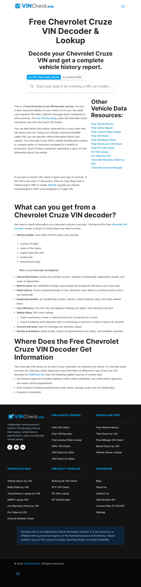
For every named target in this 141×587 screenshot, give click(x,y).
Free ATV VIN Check (102, 147)
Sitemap (100, 512)
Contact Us (102, 493)
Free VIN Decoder (62, 433)
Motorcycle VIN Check (64, 480)
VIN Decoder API (105, 499)
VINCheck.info (37, 374)
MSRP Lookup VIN (17, 499)
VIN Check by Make (63, 458)
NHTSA (52, 185)
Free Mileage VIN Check (109, 439)
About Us (101, 487)
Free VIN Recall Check (103, 139)
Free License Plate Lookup (106, 131)
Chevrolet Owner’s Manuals (106, 167)
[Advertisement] (51, 165)
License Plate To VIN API (110, 505)
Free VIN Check (100, 135)
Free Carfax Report (102, 127)
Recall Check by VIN (107, 446)
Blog (98, 480)
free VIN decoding (46, 118)
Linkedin (22, 447)
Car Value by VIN (100, 155)
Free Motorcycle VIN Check (106, 143)
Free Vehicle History (102, 123)
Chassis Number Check (20, 518)
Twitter (16, 447)
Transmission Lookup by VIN (23, 493)
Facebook (9, 447)
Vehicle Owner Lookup (109, 452)
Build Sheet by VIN (18, 487)
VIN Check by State (63, 452)
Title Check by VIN (106, 433)
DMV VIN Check (61, 446)
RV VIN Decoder (61, 499)
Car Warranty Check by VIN (23, 505)
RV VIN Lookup (99, 151)
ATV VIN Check (60, 487)
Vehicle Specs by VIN (19, 480)
